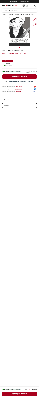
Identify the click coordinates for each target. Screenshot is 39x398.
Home (4, 15)
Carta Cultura (18, 86)
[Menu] (3, 6)
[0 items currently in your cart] (35, 6)
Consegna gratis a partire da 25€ (19, 1)
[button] (34, 24)
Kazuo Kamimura (8, 53)
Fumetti (11, 15)
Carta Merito (18, 91)
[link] (23, 5)
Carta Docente (18, 89)
